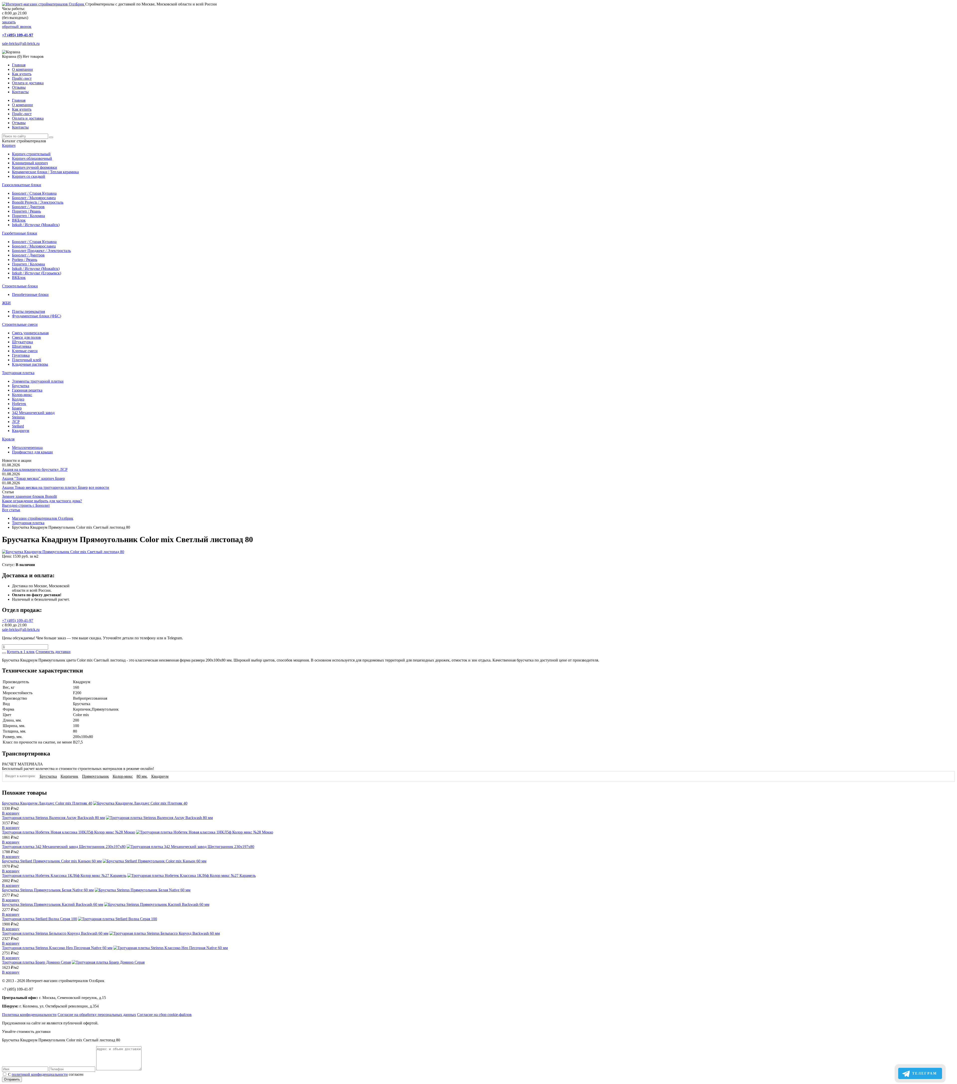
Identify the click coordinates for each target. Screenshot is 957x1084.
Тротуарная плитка (18, 373)
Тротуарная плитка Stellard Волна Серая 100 (39, 919)
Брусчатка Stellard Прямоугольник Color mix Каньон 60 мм (52, 861)
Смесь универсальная (30, 333)
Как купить (21, 74)
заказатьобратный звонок (16, 24)
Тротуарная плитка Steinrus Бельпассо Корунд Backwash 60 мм (55, 933)
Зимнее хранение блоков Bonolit (29, 496)
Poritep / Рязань (24, 259)
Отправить (12, 1079)
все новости (99, 487)
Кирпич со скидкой (28, 176)
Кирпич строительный (31, 154)
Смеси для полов (26, 337)
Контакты (20, 92)
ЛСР (16, 421)
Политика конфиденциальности (29, 1014)
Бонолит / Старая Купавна (34, 193)
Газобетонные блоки (19, 233)
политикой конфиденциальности (40, 1074)
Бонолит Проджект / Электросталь (41, 251)
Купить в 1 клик (21, 652)
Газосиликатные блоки (21, 185)
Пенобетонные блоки (30, 294)
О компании (22, 69)
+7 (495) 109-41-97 (17, 35)
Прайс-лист (22, 78)
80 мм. (142, 776)
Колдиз (18, 399)
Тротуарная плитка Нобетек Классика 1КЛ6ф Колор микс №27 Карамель (64, 875)
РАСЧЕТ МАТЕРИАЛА (22, 764)
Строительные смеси (20, 324)
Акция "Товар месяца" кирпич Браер (33, 478)
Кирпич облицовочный (32, 158)
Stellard (18, 426)
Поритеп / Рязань (26, 211)
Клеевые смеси (25, 351)
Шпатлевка (21, 346)
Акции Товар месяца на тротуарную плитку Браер (45, 487)
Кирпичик (69, 776)
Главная (18, 65)
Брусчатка (20, 386)
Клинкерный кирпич (30, 163)
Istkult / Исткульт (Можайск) (36, 225)
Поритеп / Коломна (28, 216)
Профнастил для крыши (32, 452)
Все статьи (11, 510)
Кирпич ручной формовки (34, 167)
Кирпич (8, 145)
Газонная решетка (27, 390)
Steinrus (18, 417)
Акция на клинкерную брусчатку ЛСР (35, 469)
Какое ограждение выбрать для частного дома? (42, 501)
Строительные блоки (20, 286)
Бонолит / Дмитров (28, 207)
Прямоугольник (95, 776)
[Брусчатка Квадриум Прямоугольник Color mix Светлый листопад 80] (63, 552)
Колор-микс (22, 395)
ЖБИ (6, 303)
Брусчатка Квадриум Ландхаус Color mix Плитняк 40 (47, 803)
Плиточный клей (26, 360)
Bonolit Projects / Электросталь (37, 202)
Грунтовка (21, 355)
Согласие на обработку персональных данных (97, 1014)
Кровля (8, 439)
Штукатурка (22, 342)
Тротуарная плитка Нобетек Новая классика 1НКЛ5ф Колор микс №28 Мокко (68, 832)
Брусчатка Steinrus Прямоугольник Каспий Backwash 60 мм (52, 904)
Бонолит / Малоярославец (34, 198)
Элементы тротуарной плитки (38, 381)
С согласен (45, 1074)
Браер (17, 408)
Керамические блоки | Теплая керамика (45, 172)
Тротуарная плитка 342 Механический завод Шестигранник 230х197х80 (64, 846)
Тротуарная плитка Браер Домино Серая (36, 962)
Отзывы (19, 87)
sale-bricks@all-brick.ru (21, 43)
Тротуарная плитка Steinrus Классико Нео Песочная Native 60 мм (57, 948)
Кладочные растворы (30, 364)
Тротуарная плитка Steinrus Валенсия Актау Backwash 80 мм (53, 818)
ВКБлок (19, 220)
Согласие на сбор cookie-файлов (164, 1014)
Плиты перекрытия (28, 311)
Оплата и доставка (28, 83)
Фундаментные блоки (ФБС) (36, 316)
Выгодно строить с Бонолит (26, 505)
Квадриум (20, 430)
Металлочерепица (27, 447)
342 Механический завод (33, 413)
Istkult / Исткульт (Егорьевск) (36, 273)
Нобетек (19, 404)
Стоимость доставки (53, 652)
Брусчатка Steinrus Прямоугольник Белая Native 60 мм (48, 890)
